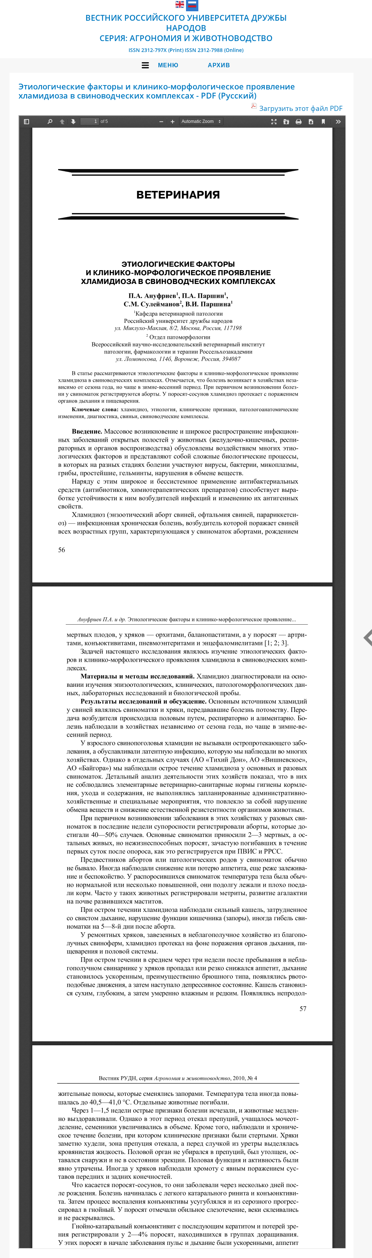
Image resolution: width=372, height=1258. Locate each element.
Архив (219, 65)
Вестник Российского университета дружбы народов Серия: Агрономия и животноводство (186, 27)
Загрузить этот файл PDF (301, 108)
